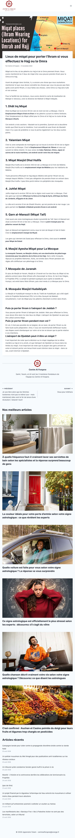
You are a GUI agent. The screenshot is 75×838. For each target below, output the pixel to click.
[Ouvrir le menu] (71, 5)
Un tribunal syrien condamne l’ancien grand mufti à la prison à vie (28, 767)
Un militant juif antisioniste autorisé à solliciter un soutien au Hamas (29, 804)
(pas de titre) (7, 785)
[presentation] (37, 434)
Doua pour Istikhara (65, 390)
